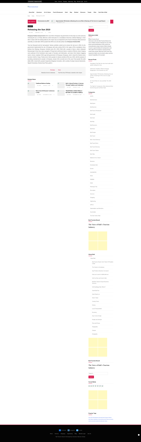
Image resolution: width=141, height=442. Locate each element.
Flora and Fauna (96, 323)
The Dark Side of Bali (95, 215)
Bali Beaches (93, 107)
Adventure (39, 12)
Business (92, 161)
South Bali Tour (95, 290)
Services (60, 1)
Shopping (65, 1)
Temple (89, 12)
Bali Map (92, 121)
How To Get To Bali (96, 315)
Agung (89, 417)
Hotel (66, 12)
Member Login (80, 1)
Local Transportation (97, 308)
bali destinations (95, 417)
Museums (82, 12)
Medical (76, 12)
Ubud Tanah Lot (96, 294)
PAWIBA (92, 179)
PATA (91, 175)
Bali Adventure (93, 99)
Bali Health (92, 114)
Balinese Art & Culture (95, 157)
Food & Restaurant (58, 12)
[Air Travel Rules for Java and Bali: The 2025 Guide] (99, 21)
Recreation (92, 190)
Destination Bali (94, 165)
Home (56, 1)
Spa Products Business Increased (100, 270)
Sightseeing (70, 1)
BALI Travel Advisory (95, 139)
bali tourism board (101, 417)
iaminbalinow (95, 419)
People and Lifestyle (97, 319)
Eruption (106, 417)
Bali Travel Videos (94, 150)
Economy (94, 312)
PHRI (91, 183)
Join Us (85, 1)
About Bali (31, 12)
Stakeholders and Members (96, 208)
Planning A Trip (93, 186)
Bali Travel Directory (95, 146)
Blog (75, 1)
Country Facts (95, 301)
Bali (91, 417)
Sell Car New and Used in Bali (99, 278)
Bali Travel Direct (94, 143)
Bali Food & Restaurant (95, 110)
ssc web (31, 32)
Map (71, 12)
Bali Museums (93, 125)
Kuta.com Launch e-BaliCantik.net (100, 274)
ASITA (91, 96)
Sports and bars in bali (102, 419)
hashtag (92, 419)
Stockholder (93, 212)
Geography (94, 334)
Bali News (92, 128)
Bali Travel (92, 136)
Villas (94, 12)
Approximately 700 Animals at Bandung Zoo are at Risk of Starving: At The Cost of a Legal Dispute (70, 21)
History (94, 305)
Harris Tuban (95, 297)
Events (30, 26)
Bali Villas (92, 154)
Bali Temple (93, 132)
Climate (94, 330)
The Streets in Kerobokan (98, 267)
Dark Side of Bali (102, 12)
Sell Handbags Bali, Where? (98, 287)
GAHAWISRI (93, 172)
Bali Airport (92, 103)
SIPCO (92, 204)
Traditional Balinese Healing (43, 83)
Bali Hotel (92, 117)
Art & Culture (47, 12)
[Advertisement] (93, 236)
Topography (95, 326)
